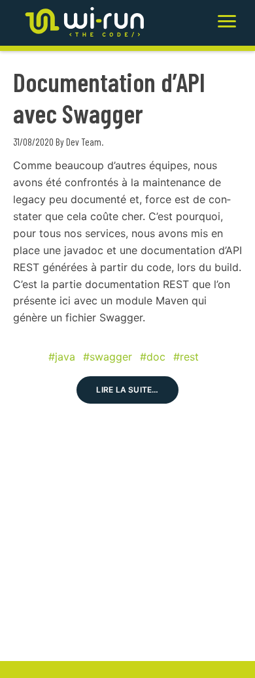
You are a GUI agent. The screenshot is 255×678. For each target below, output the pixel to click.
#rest (186, 356)
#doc (152, 356)
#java (61, 356)
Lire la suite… (127, 390)
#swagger (107, 356)
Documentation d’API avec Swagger (109, 97)
